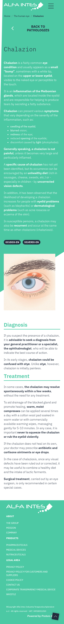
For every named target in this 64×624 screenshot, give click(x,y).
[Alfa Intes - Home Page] (23, 6)
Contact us (13, 584)
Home (7, 16)
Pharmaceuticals (16, 544)
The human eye (22, 16)
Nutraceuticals (16, 554)
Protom (46, 616)
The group (12, 523)
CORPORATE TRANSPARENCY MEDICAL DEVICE (30, 589)
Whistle (11, 594)
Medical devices (16, 549)
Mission (11, 527)
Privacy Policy (15, 566)
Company (11, 532)
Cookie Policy (14, 579)
